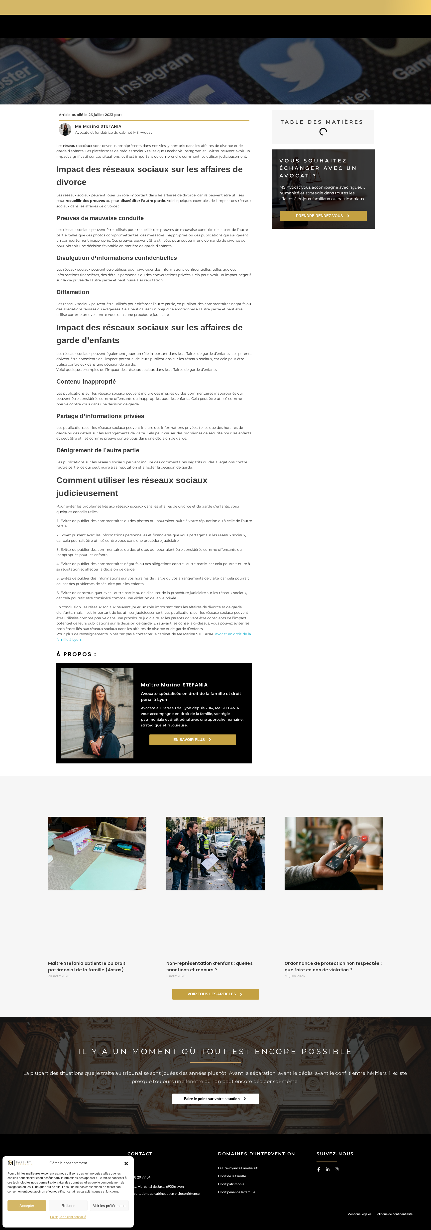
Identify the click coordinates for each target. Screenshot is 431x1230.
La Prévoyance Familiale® (238, 1168)
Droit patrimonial (231, 1184)
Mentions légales (359, 1214)
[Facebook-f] (319, 1169)
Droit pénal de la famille (236, 1192)
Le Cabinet (255, 27)
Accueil (147, 27)
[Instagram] (336, 1169)
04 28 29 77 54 (347, 6)
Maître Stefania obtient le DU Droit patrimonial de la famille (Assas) (87, 966)
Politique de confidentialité (68, 1217)
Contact (331, 27)
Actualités (294, 27)
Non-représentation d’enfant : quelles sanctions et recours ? (209, 966)
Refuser (68, 1206)
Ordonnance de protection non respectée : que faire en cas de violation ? (333, 966)
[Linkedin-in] (327, 1169)
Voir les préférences (109, 1206)
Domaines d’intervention (199, 27)
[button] (126, 1163)
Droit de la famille (232, 1176)
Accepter (26, 1206)
